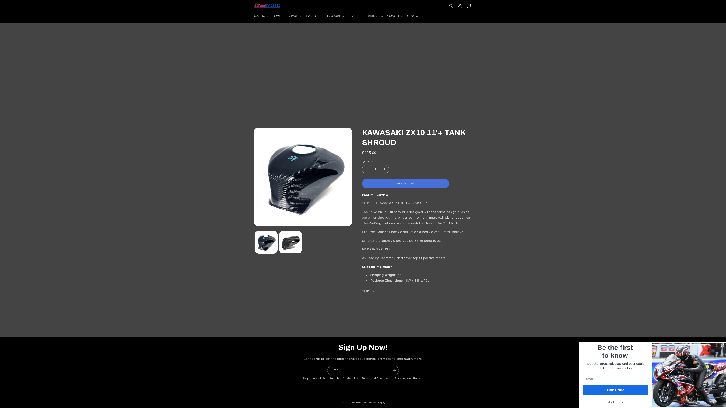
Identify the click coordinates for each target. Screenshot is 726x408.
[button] (260, 16)
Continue (616, 390)
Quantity (367, 161)
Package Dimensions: (386, 280)
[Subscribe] (394, 370)
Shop (305, 378)
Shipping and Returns (409, 378)
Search (334, 378)
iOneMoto (356, 403)
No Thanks (616, 402)
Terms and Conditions (376, 378)
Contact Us (350, 378)
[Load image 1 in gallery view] (266, 242)
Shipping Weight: (383, 275)
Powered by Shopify (373, 403)
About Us (319, 378)
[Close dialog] (722, 345)
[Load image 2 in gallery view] (290, 242)
